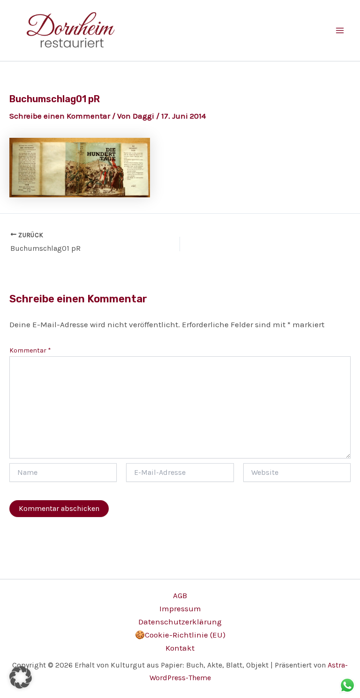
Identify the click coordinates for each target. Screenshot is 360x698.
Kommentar (30, 350)
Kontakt (180, 648)
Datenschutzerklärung (180, 621)
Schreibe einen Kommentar (59, 115)
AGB (180, 595)
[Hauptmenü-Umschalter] (340, 30)
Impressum (180, 608)
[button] (20, 677)
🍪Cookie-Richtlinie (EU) (180, 634)
